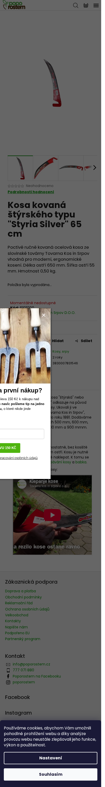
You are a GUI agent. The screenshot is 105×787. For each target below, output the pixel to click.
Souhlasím (50, 774)
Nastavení (50, 758)
